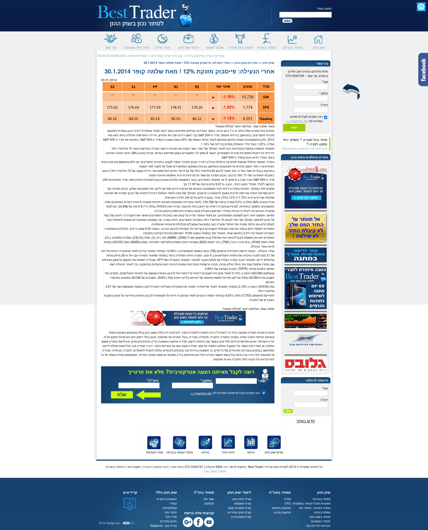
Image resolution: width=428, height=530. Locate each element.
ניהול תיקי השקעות (136, 46)
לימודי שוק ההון (189, 46)
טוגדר (173, 503)
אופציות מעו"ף (321, 503)
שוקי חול (209, 499)
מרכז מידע (163, 46)
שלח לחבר (155, 55)
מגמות (220, 126)
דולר (114, 148)
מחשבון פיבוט (282, 512)
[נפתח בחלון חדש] (188, 318)
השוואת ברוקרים (167, 499)
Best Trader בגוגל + (214, 471)
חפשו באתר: (324, 8)
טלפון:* (206, 380)
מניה (119, 153)
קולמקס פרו (169, 508)
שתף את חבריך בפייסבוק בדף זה (204, 55)
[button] (421, 6)
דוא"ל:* (152, 380)
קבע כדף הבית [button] (174, 55)
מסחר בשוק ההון (319, 516)
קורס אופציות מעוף (239, 508)
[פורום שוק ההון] (274, 441)
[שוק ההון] (144, 15)
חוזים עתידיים (168, 521)
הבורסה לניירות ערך (318, 525)
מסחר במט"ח (266, 46)
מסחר (268, 148)
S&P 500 (204, 135)
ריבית (180, 175)
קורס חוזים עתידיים (239, 512)
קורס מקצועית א (241, 516)
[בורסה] (205, 441)
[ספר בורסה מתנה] (306, 254)
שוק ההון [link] (268, 62)
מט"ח (287, 499)
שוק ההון (318, 46)
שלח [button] (122, 394)
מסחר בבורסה (293, 46)
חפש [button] (287, 21)
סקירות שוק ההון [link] (246, 62)
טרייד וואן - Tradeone (163, 525)
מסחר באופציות (302, 503)
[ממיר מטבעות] (154, 441)
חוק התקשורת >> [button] (201, 393)
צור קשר (110, 46)
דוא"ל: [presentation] (324, 105)
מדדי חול (171, 516)
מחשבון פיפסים (281, 508)
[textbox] (305, 15)
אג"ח (155, 148)
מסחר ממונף (215, 46)
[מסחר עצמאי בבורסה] (180, 441)
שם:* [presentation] (325, 81)
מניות (269, 130)
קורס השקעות (242, 503)
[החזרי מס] (306, 227)
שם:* (261, 380)
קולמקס (209, 503)
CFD (288, 503)
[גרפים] (251, 441)
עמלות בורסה (322, 512)
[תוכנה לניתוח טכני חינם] (306, 320)
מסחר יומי (305, 508)
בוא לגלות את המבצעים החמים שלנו (304, 148)
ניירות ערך (191, 350)
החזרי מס (171, 512)
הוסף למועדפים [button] (137, 55)
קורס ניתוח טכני (241, 499)
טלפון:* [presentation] (323, 93)
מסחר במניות (322, 508)
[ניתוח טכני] (228, 441)
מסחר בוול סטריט (241, 46)
